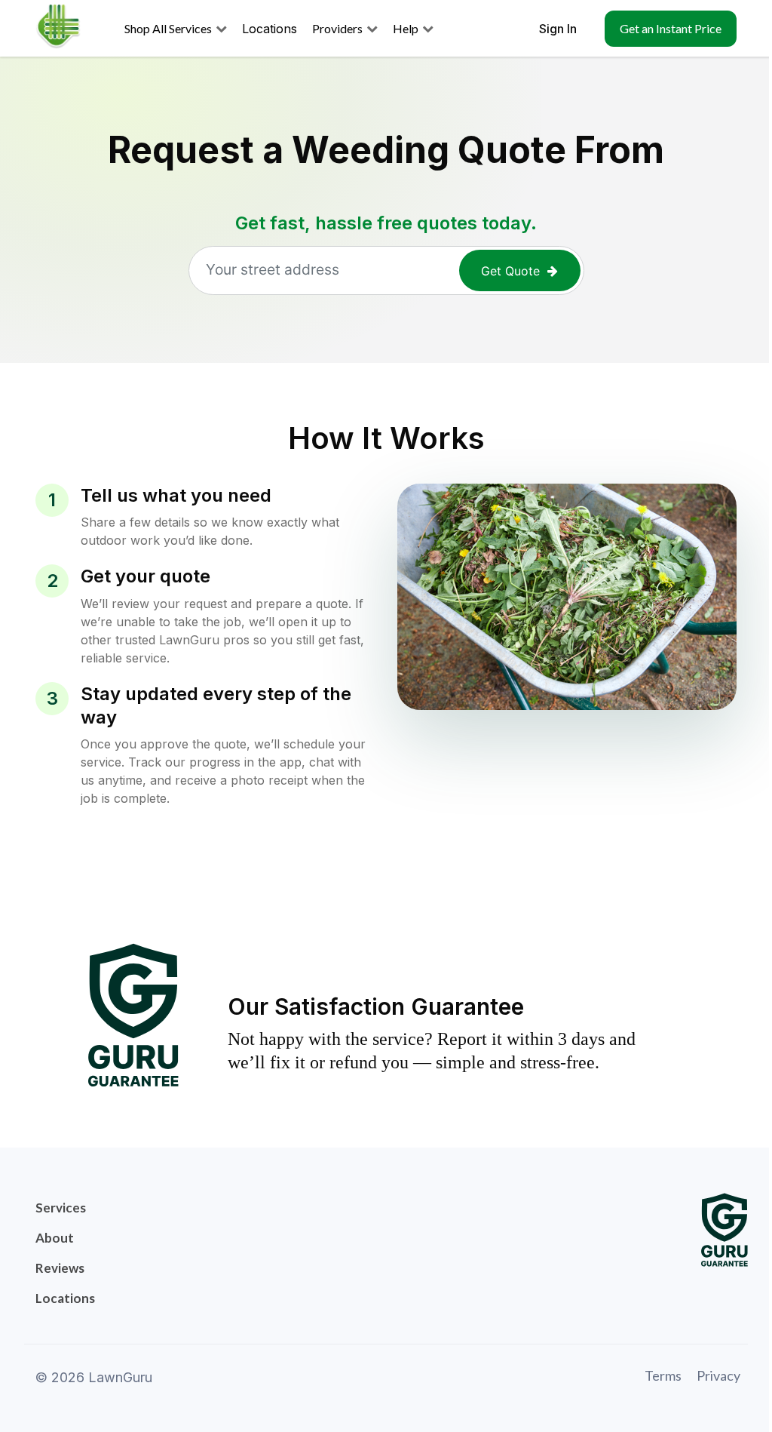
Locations (65, 1298)
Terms (663, 1375)
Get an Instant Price (670, 28)
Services (60, 1207)
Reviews (59, 1268)
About (54, 1238)
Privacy (718, 1375)
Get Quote (510, 270)
